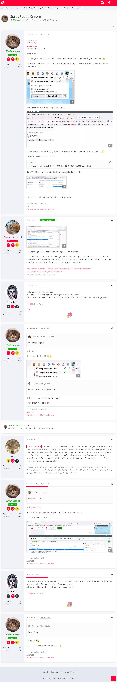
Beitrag (21, 428)
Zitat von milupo (38, 492)
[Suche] (102, 3)
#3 (112, 285)
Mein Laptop (32, 209)
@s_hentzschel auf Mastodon (39, 274)
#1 (112, 34)
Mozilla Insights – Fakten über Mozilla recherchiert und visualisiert (58, 268)
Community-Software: (58, 678)
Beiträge (6, 67)
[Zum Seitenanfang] (113, 678)
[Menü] (114, 3)
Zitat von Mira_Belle (40, 383)
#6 (112, 484)
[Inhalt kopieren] (110, 162)
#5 (112, 439)
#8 (112, 617)
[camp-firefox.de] (3, 2)
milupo (37, 507)
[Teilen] (114, 26)
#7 (112, 574)
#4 (112, 328)
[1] (29, 166)
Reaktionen (7, 64)
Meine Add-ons (47, 209)
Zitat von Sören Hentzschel (43, 336)
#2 (112, 220)
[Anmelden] (108, 3)
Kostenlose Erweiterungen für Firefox (43, 271)
